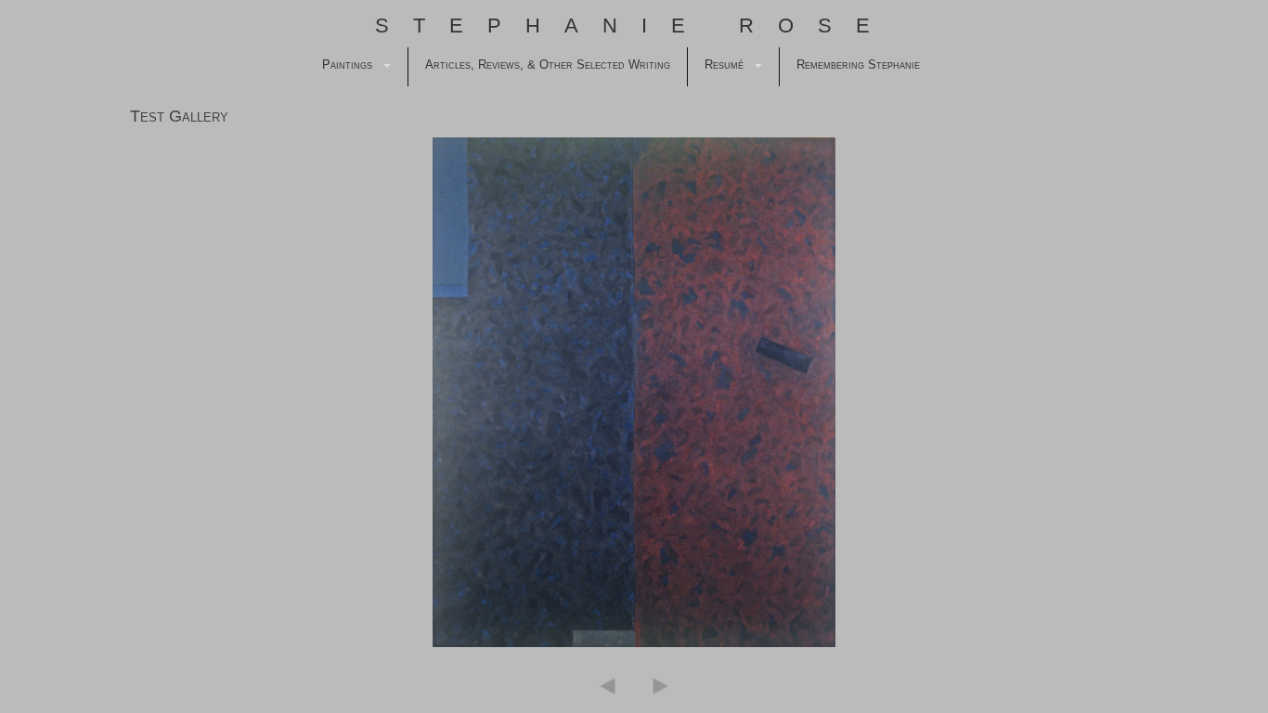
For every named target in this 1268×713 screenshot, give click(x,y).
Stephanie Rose (634, 25)
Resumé (724, 64)
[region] (634, 392)
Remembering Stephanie (858, 64)
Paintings (347, 64)
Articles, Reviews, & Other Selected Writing (547, 64)
